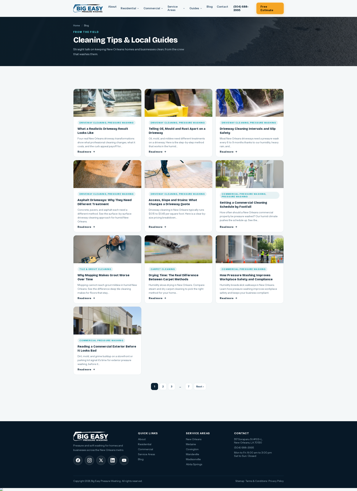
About (112, 6)
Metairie (191, 444)
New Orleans (193, 439)
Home (76, 25)
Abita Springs (194, 464)
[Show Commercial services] (162, 8)
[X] (101, 460)
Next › (200, 386)
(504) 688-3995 (241, 8)
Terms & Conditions (256, 481)
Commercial (152, 8)
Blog (210, 6)
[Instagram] (89, 460)
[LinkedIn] (112, 460)
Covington (192, 449)
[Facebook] (78, 460)
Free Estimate (266, 8)
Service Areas (173, 8)
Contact (222, 6)
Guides (194, 8)
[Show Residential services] (138, 8)
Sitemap (239, 481)
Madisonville (193, 459)
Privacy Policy (276, 481)
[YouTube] (124, 460)
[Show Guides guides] (201, 8)
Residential (128, 8)
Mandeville (192, 454)
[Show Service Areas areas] (184, 8)
